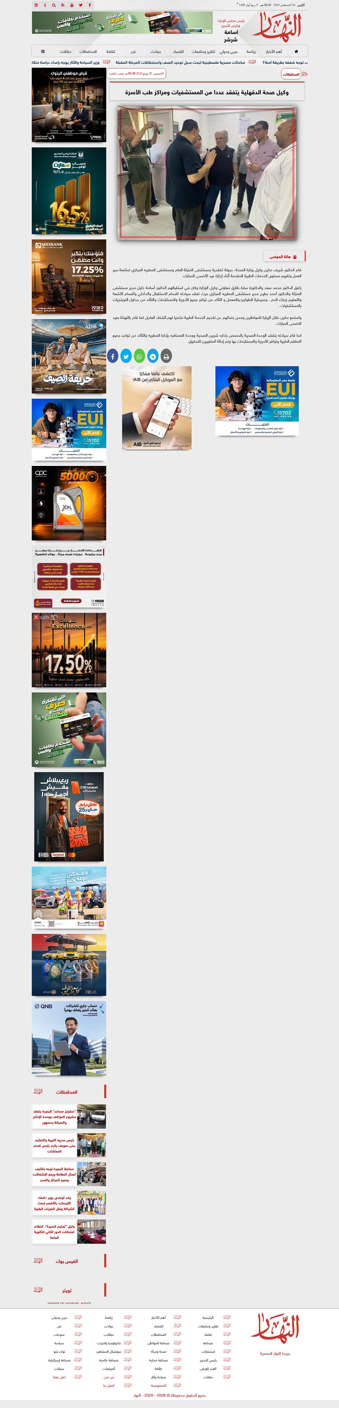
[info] (45, 5)
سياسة (59, 1342)
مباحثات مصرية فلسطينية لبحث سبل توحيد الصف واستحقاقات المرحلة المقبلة (257, 61)
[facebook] (90, 5)
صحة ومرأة (158, 1351)
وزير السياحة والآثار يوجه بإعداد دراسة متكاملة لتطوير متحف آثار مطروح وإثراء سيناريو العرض (102, 61)
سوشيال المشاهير (109, 1351)
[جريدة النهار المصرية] (122, 22)
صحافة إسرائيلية (59, 1359)
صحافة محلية (158, 1359)
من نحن (108, 1376)
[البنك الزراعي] (257, 401)
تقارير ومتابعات (203, 50)
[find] (54, 5)
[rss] (63, 5)
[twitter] (81, 5)
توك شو (59, 1351)
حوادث (156, 50)
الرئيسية (208, 1317)
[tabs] (36, 5)
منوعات (59, 1334)
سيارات (59, 1368)
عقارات (208, 1376)
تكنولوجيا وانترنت (109, 1342)
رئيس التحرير (208, 1359)
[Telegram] (153, 356)
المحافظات (88, 50)
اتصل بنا (108, 1385)
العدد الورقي (208, 1368)
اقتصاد (178, 50)
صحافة (208, 1342)
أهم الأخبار (274, 50)
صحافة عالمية (108, 1359)
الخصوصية (158, 1385)
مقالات (65, 50)
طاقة (158, 1368)
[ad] (69, 105)
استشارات (208, 1351)
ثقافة (110, 50)
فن (133, 50)
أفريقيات (109, 1368)
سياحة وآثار (158, 1376)
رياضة (251, 50)
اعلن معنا (59, 1376)
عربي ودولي (228, 50)
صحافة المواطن (158, 1342)
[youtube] (72, 5)
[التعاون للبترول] (69, 503)
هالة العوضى (280, 256)
